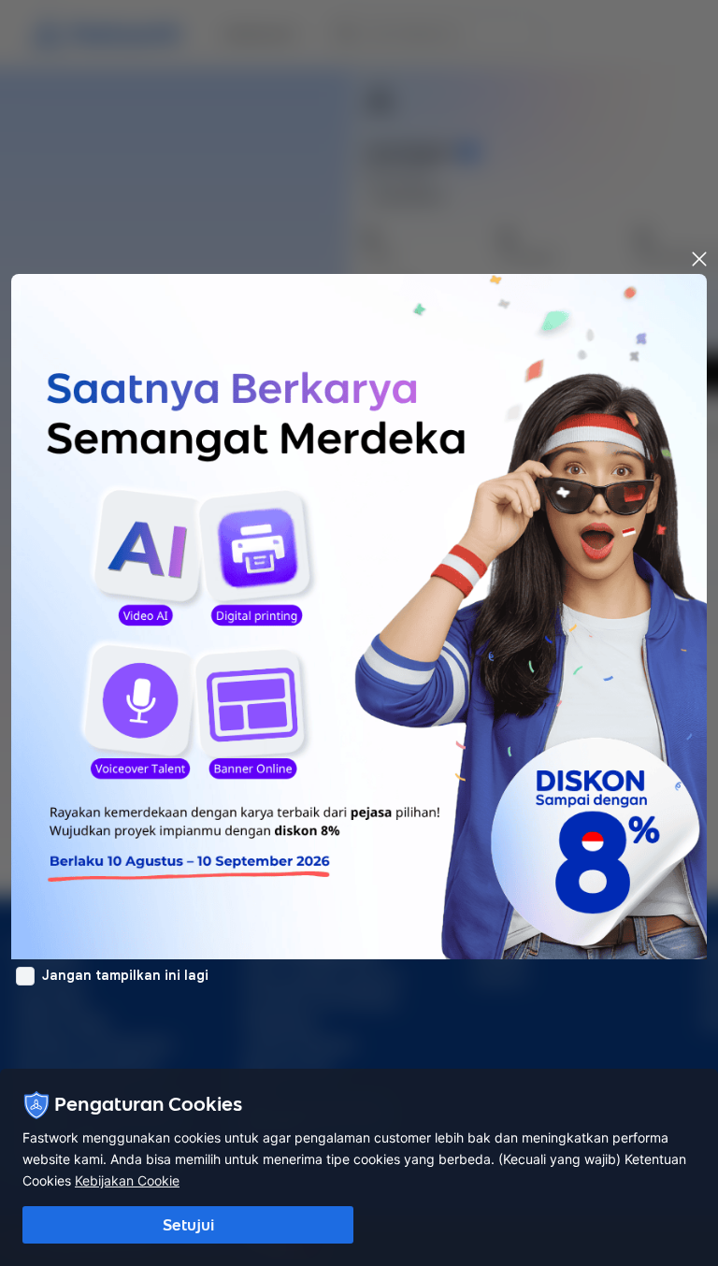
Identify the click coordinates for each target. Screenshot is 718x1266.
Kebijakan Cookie (127, 1180)
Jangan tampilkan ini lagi (125, 975)
